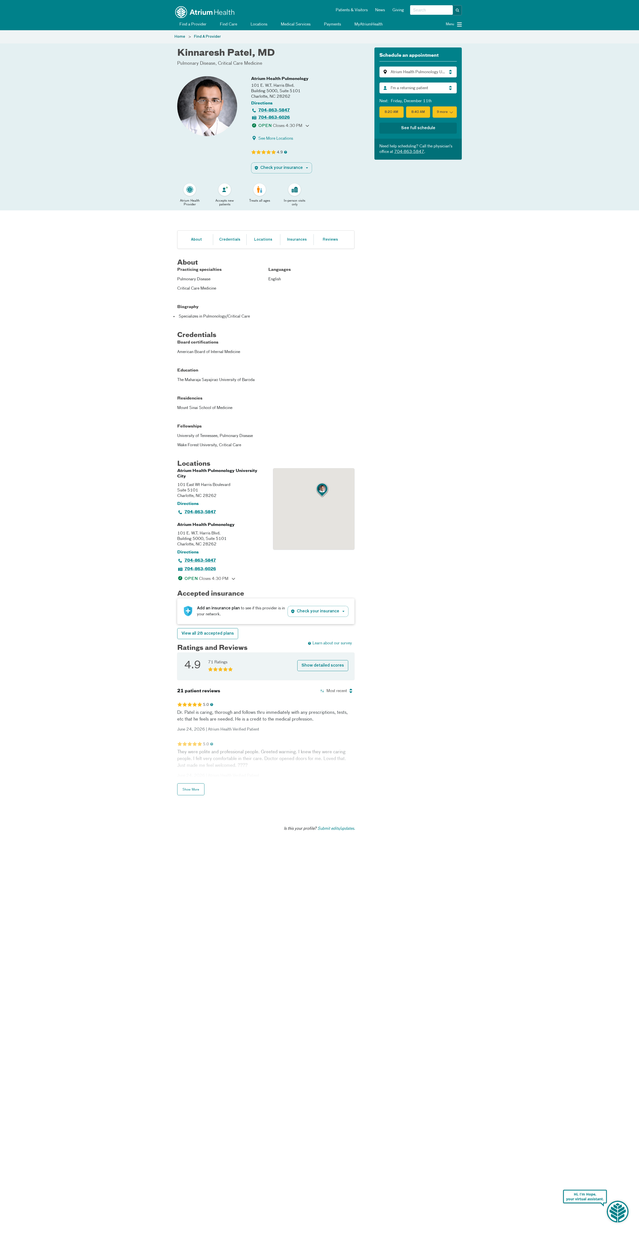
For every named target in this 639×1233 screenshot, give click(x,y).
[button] (457, 10)
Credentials (229, 239)
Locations (258, 24)
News (380, 10)
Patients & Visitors (352, 10)
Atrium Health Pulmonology (280, 79)
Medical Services (295, 24)
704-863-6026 (274, 118)
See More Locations (275, 139)
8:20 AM (391, 112)
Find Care (228, 24)
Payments (332, 24)
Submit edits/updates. (336, 829)
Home (179, 36)
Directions (262, 103)
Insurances (297, 239)
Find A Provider (207, 36)
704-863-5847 (274, 110)
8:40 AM (418, 112)
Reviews (330, 239)
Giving (398, 10)
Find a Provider (192, 24)
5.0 (206, 705)
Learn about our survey (332, 643)
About (196, 239)
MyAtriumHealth (368, 24)
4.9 (280, 152)
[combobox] (431, 10)
